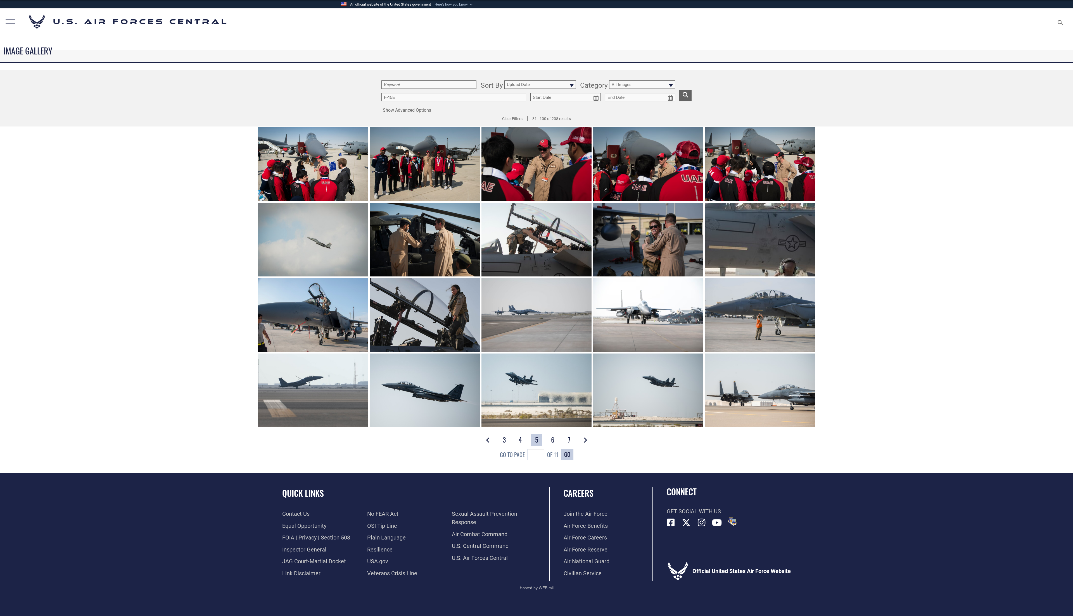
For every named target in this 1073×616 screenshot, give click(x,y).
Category (594, 85)
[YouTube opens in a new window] (717, 523)
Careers (579, 493)
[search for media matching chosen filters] (685, 95)
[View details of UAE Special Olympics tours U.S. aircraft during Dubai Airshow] (313, 164)
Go (567, 454)
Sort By (492, 85)
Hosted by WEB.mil (537, 588)
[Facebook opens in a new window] (671, 523)
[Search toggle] (1059, 21)
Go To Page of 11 (529, 454)
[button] (454, 4)
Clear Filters (512, 118)
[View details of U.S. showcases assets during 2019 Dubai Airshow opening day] (313, 239)
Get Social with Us (694, 511)
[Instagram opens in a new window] (701, 523)
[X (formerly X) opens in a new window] (686, 523)
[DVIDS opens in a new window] (732, 521)
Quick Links (303, 493)
